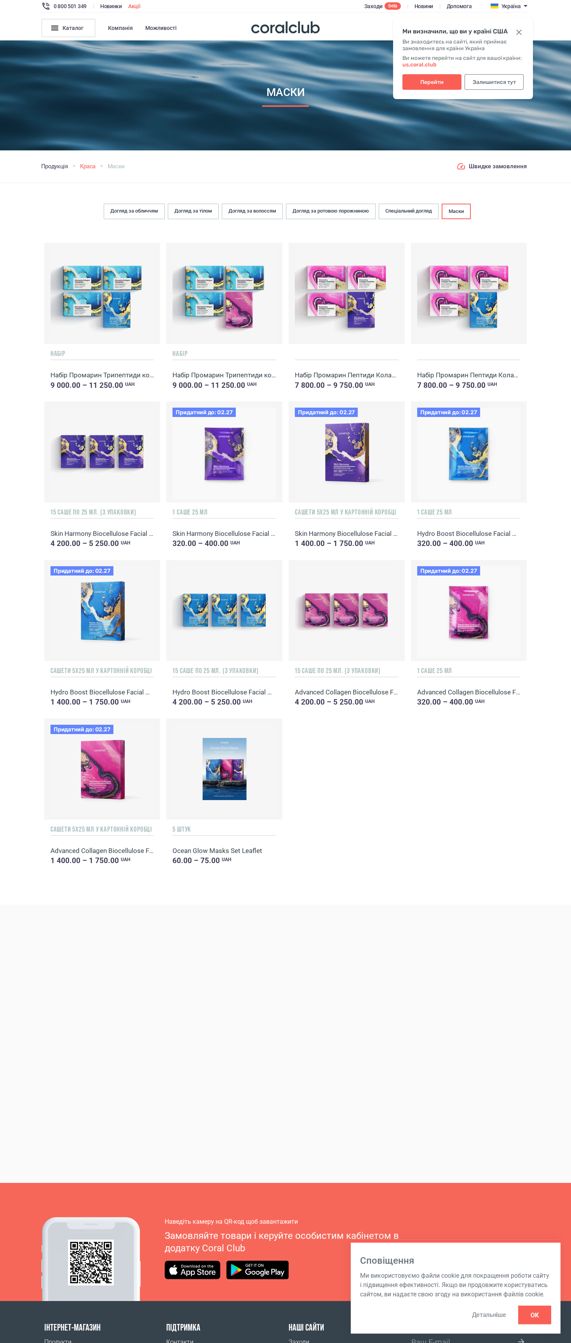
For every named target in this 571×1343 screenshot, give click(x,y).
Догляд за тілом (193, 211)
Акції (134, 6)
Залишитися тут (494, 82)
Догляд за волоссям (252, 211)
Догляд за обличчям (134, 211)
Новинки (111, 6)
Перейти (432, 82)
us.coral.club (419, 64)
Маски (456, 211)
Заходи (373, 6)
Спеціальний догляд (408, 211)
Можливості (161, 28)
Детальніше (489, 1315)
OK (535, 1315)
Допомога (459, 6)
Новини (423, 6)
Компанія (120, 28)
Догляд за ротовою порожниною (330, 211)
